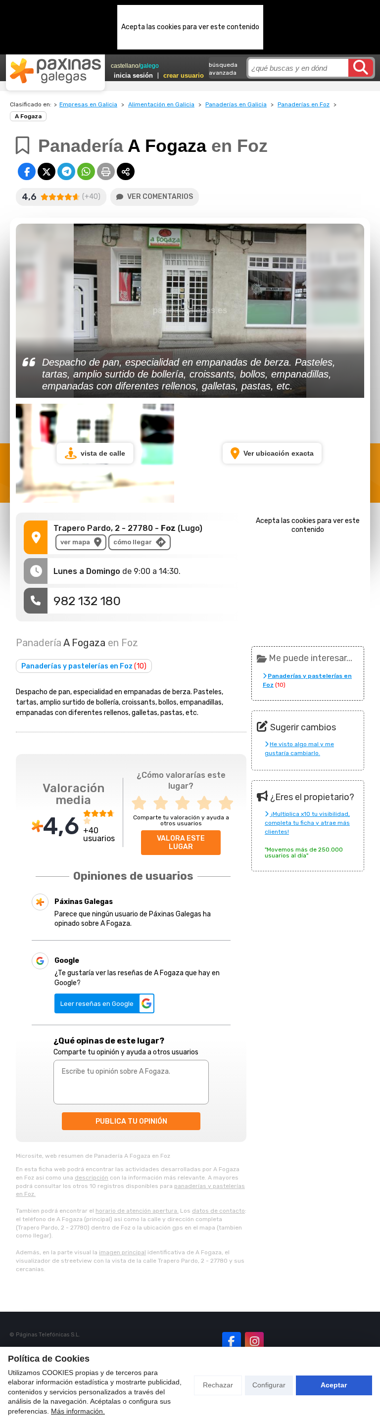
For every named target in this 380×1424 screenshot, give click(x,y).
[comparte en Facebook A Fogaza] (27, 171)
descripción (91, 1177)
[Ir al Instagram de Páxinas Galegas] (254, 1341)
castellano (125, 65)
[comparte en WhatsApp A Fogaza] (86, 171)
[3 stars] (185, 803)
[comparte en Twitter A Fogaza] (46, 171)
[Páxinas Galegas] (55, 71)
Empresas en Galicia (88, 104)
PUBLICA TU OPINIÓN (131, 1121)
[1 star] (142, 803)
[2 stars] (164, 803)
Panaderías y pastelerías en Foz (83, 666)
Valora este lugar (181, 842)
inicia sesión (133, 75)
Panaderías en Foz (304, 104)
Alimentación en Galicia (161, 104)
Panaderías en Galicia (236, 104)
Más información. (78, 1411)
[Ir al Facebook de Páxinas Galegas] (231, 1341)
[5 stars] (229, 803)
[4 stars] (207, 803)
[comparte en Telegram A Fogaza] (66, 171)
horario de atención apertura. (137, 1210)
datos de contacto (218, 1210)
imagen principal (122, 1252)
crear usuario (183, 75)
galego (149, 65)
